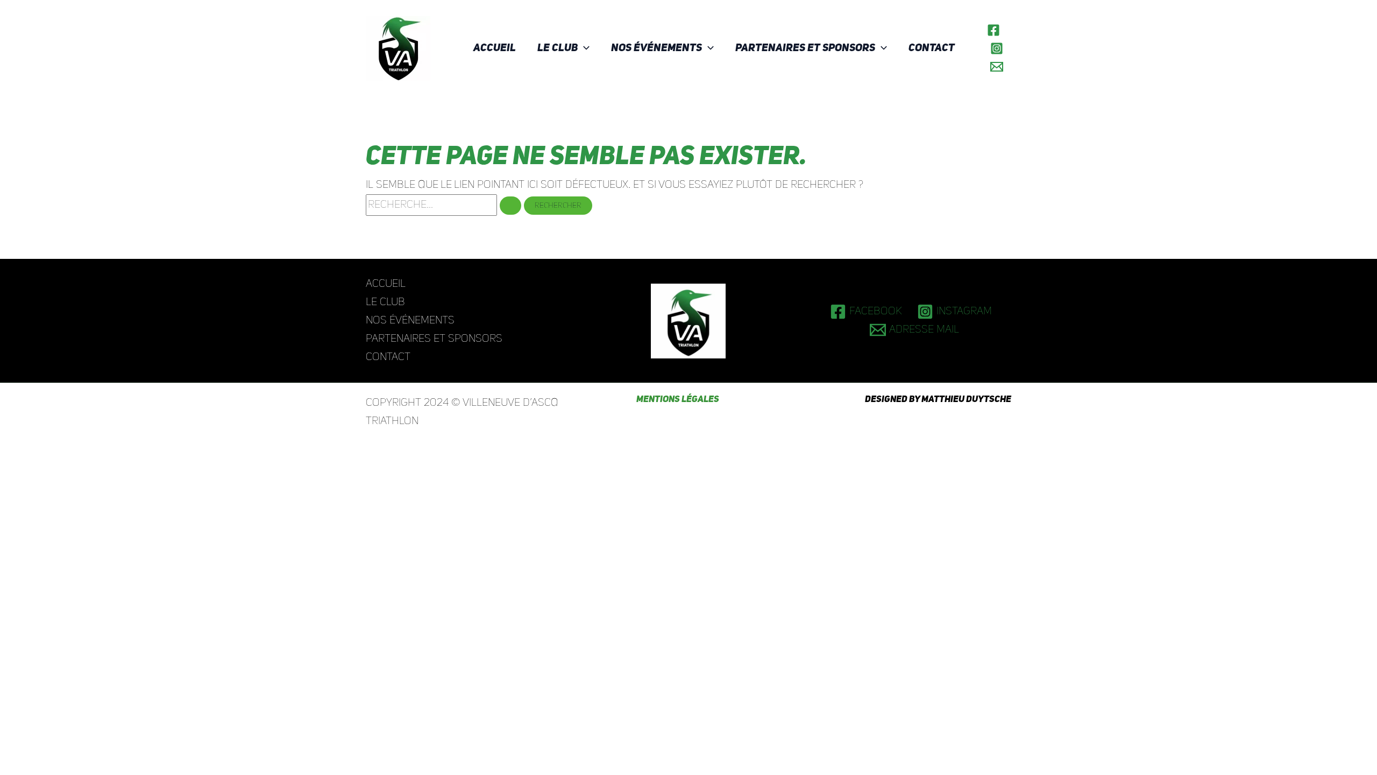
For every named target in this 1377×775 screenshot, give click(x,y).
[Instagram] (996, 48)
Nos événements (656, 48)
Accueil (494, 48)
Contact (931, 48)
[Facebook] (993, 30)
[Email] (996, 66)
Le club (557, 48)
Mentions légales (677, 399)
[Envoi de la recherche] (510, 205)
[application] (584, 48)
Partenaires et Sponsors (805, 48)
